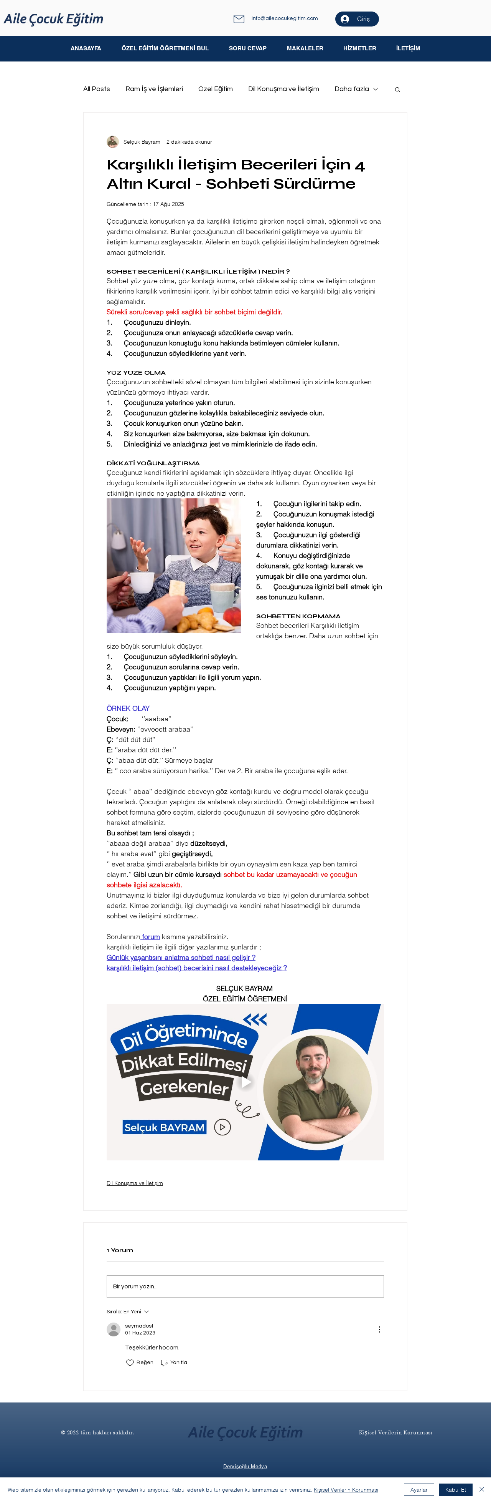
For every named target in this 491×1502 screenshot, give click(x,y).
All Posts (96, 89)
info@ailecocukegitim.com (285, 18)
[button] (305, 48)
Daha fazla (351, 89)
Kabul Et (455, 1489)
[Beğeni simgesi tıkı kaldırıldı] (130, 1363)
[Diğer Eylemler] (379, 1329)
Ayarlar (419, 1489)
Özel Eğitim (215, 89)
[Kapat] (481, 1490)
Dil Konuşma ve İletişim (283, 89)
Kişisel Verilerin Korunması (346, 1489)
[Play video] (245, 1082)
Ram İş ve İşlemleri (154, 89)
